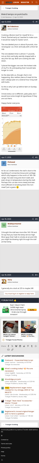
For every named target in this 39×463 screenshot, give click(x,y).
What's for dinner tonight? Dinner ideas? (9, 335)
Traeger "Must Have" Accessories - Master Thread (19, 402)
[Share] (33, 21)
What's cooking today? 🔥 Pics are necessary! (27, 335)
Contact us (4, 440)
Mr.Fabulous (7, 17)
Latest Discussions (14, 356)
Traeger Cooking (11, 375)
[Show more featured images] (35, 326)
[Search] (36, 2)
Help (2, 452)
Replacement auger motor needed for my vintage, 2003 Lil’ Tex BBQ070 (19, 390)
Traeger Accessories (12, 364)
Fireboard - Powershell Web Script (19, 360)
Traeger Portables (11, 418)
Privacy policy (5, 448)
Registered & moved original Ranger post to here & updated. (19, 412)
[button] (19, 436)
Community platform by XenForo (19, 431)
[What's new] (32, 2)
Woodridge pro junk (13, 379)
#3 (36, 219)
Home (3, 456)
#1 (37, 22)
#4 (36, 275)
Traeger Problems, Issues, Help (16, 383)
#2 (36, 157)
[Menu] (2, 2)
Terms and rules (6, 444)
